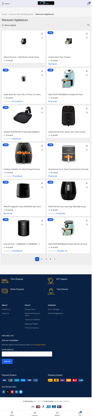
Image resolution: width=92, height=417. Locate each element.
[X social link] (8, 392)
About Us (5, 313)
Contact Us (6, 309)
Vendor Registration (55, 313)
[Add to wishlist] (42, 38)
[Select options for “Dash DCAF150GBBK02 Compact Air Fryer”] (87, 71)
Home (4, 14)
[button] (42, 108)
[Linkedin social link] (16, 392)
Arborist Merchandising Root (21, 14)
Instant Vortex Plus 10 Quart (59, 57)
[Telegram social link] (21, 392)
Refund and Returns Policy (32, 314)
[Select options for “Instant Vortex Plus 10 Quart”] (87, 34)
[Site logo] (46, 3)
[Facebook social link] (3, 392)
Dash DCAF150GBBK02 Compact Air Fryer (65, 94)
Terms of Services (32, 328)
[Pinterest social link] (12, 392)
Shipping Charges (31, 324)
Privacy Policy (30, 309)
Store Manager (53, 309)
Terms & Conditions (32, 319)
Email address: (8, 349)
